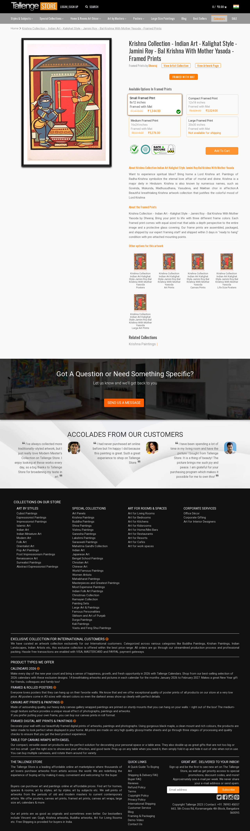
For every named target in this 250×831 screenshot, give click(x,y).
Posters (138, 18)
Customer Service (139, 808)
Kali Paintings (80, 624)
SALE (234, 18)
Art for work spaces (141, 546)
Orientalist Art (25, 546)
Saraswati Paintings (84, 542)
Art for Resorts (137, 538)
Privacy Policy (137, 799)
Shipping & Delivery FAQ (143, 775)
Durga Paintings (82, 620)
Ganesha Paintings (84, 534)
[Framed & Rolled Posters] (54, 687)
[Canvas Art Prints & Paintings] (62, 702)
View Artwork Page (208, 65)
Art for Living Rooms (141, 513)
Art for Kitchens (138, 521)
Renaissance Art (27, 558)
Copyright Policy (138, 795)
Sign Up (73, 6)
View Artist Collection (176, 65)
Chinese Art (79, 566)
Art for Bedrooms (139, 517)
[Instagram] (230, 798)
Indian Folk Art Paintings (87, 591)
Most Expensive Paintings (88, 587)
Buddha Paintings (83, 521)
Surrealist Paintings (29, 562)
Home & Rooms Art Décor (85, 18)
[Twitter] (219, 798)
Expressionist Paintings (31, 517)
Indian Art (23, 530)
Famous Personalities (86, 611)
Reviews (133, 783)
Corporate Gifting (195, 517)
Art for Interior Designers (200, 521)
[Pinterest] (236, 798)
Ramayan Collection (85, 599)
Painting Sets (80, 603)
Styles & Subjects (21, 18)
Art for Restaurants (140, 534)
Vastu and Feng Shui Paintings (91, 628)
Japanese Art (80, 554)
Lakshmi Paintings (84, 538)
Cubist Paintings (27, 513)
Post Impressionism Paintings (36, 554)
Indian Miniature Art (29, 534)
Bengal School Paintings (87, 558)
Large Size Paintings (163, 18)
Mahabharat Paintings (86, 579)
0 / (218, 6)
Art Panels (79, 513)
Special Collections (51, 18)
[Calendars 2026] (38, 668)
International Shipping (141, 803)
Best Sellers (200, 18)
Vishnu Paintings (83, 530)
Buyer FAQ (134, 779)
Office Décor (192, 513)
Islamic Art (23, 525)
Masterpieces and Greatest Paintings (96, 583)
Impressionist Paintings (32, 521)
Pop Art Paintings (28, 550)
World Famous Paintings (88, 570)
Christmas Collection (85, 595)
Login (63, 6)
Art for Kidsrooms (139, 525)
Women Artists (82, 575)
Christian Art (80, 562)
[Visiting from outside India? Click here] (106, 639)
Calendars (219, 18)
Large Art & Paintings (85, 607)
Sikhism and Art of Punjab (88, 615)
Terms (132, 791)
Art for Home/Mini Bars (143, 530)
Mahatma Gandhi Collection (90, 546)
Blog (184, 18)
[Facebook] (225, 798)
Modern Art (24, 538)
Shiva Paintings (82, 525)
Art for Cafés (136, 542)
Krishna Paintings (142, 344)
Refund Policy (137, 787)
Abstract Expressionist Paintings (37, 566)
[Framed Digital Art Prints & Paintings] (74, 720)
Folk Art (22, 542)
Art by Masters (116, 18)
